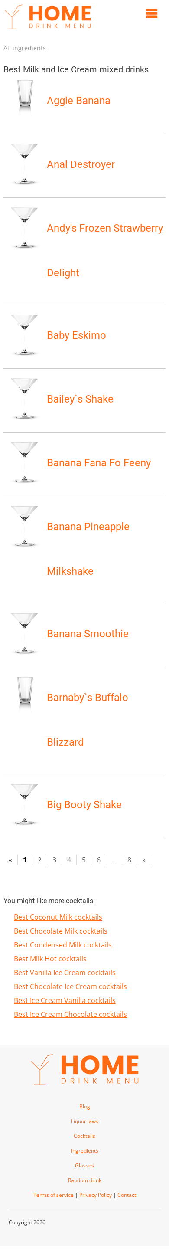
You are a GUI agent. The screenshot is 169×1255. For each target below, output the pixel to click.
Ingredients (84, 1150)
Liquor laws (84, 1121)
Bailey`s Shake (80, 399)
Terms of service (53, 1195)
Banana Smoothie (88, 634)
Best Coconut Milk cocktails (58, 917)
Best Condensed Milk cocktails (63, 945)
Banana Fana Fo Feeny (99, 463)
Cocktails (84, 1136)
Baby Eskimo (76, 335)
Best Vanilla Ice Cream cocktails (65, 972)
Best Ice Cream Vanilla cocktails (65, 1000)
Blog (84, 1106)
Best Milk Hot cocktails (50, 958)
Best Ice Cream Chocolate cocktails (70, 1014)
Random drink (84, 1180)
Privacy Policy (95, 1195)
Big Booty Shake (84, 805)
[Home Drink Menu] (47, 31)
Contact (126, 1195)
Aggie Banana (78, 101)
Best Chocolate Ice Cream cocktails (70, 986)
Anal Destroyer (81, 164)
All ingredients (24, 48)
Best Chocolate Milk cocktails (60, 931)
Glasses (84, 1165)
